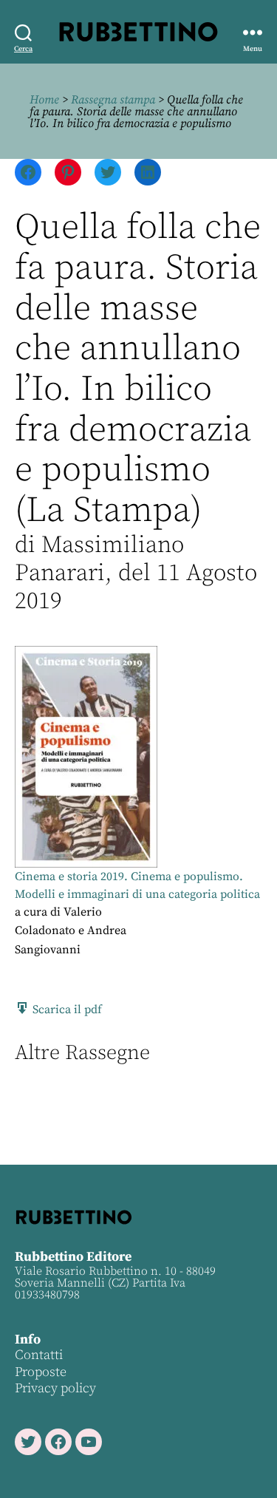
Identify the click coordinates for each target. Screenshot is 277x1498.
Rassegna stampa (113, 99)
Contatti (39, 1355)
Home (44, 99)
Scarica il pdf (66, 1009)
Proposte (40, 1371)
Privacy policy (55, 1388)
